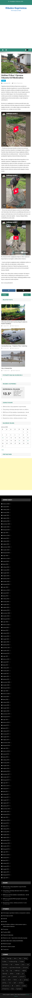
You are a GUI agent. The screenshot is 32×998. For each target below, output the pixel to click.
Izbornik (5, 918)
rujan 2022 (5, 621)
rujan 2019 (5, 719)
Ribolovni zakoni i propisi (9, 946)
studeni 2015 (6, 846)
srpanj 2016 (6, 823)
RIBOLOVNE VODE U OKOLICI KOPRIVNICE (13, 940)
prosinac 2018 (6, 742)
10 (2, 437)
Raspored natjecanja (8, 935)
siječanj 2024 (6, 578)
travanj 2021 (6, 670)
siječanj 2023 (6, 610)
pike (9, 976)
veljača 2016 (6, 837)
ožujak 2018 (6, 765)
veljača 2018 (6, 768)
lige (11, 970)
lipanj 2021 (5, 665)
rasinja (3, 979)
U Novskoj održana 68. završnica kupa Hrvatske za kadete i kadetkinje (14, 322)
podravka (15, 976)
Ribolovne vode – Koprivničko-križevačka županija (15, 938)
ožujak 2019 (6, 736)
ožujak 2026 (6, 515)
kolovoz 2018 (6, 751)
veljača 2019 (6, 739)
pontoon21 (22, 976)
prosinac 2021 (6, 647)
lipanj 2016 (5, 826)
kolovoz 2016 (6, 820)
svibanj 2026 (6, 509)
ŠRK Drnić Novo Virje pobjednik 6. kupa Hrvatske (14, 406)
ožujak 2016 (6, 834)
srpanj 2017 (6, 788)
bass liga (9, 958)
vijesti (14, 982)
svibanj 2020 (6, 702)
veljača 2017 (6, 803)
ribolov (9, 979)
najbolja (24, 970)
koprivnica (4, 967)
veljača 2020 (6, 711)
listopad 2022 (6, 619)
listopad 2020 (6, 688)
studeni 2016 (6, 811)
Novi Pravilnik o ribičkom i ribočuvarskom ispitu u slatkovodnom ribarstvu (14, 925)
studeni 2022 (6, 616)
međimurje (17, 970)
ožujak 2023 (6, 604)
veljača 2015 (6, 872)
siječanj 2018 (6, 771)
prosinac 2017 (6, 774)
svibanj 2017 (6, 794)
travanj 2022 (6, 636)
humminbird (5, 964)
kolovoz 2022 (6, 624)
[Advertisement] (16, 32)
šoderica (18, 985)
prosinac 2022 (6, 613)
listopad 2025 (6, 529)
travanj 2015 (6, 866)
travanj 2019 (6, 734)
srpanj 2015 (6, 857)
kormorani (25, 967)
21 (19, 440)
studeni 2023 (6, 581)
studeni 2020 (6, 685)
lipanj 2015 (5, 860)
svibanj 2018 (6, 759)
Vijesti (3, 80)
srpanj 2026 (6, 506)
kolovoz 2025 (6, 535)
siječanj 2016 (6, 840)
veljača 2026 (6, 518)
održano (12, 973)
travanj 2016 (6, 831)
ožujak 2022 (6, 639)
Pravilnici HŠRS (6, 932)
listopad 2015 (6, 849)
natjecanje (4, 973)
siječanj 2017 (6, 805)
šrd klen (24, 985)
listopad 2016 (6, 814)
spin (21, 979)
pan (23, 973)
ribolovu (15, 979)
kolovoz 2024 (6, 558)
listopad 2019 (6, 716)
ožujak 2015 (6, 869)
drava (15, 958)
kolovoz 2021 (6, 659)
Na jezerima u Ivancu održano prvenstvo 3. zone (15, 418)
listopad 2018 (6, 745)
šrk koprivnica (5, 988)
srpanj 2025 (6, 538)
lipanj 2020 (5, 699)
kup (3, 970)
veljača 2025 (6, 544)
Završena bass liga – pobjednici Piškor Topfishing (14, 346)
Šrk (12, 985)
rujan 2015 (5, 852)
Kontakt (5, 921)
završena (20, 982)
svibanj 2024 (6, 567)
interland (17, 964)
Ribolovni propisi (7, 943)
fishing (25, 958)
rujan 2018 (5, 748)
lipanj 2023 (5, 595)
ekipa (20, 958)
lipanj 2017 (5, 791)
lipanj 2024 (5, 564)
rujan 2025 (5, 532)
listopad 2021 (6, 653)
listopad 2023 (6, 584)
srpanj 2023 (6, 593)
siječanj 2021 (6, 679)
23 (28, 440)
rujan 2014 (5, 877)
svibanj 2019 (6, 731)
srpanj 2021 (6, 662)
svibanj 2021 (6, 667)
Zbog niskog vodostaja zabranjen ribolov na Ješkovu (16, 409)
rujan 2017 (5, 782)
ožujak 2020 (6, 708)
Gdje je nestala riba (6, 368)
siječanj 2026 (6, 521)
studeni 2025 (6, 527)
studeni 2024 (6, 549)
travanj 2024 (6, 570)
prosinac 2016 (6, 808)
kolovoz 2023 (6, 590)
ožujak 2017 (6, 800)
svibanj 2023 (6, 598)
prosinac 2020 (6, 682)
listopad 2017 (6, 780)
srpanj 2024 (6, 561)
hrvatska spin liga (13, 961)
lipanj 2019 (5, 728)
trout (10, 982)
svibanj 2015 (6, 863)
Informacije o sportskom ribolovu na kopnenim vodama (16, 913)
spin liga (26, 979)
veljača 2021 (6, 676)
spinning (4, 982)
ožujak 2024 (6, 573)
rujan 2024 (5, 555)
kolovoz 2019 (6, 722)
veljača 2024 (6, 575)
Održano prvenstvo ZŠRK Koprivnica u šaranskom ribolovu (28, 294)
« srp (2, 449)
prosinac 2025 (6, 524)
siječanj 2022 (6, 644)
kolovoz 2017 (6, 785)
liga (7, 970)
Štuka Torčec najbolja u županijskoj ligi (6, 294)
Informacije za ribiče (8, 915)
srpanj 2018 (6, 754)
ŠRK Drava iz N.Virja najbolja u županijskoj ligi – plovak (16, 412)
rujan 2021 (5, 656)
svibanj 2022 (6, 633)
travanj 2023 (6, 601)
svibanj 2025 (6, 541)
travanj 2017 (6, 797)
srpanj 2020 (6, 696)
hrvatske (22, 961)
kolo (28, 964)
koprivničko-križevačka (15, 967)
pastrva (4, 976)
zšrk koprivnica (5, 985)
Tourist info (6, 949)
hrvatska (4, 961)
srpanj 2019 (6, 725)
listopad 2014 (6, 874)
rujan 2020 (5, 690)
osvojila (18, 973)
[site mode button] (26, 50)
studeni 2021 (6, 650)
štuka (12, 988)
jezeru (23, 964)
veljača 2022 (6, 642)
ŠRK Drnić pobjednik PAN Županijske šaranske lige (15, 415)
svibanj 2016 (6, 828)
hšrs (11, 964)
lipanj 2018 (5, 757)
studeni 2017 (6, 777)
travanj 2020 (6, 705)
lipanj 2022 (5, 630)
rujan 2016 (5, 817)
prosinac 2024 (6, 547)
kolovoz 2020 (6, 693)
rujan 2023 (5, 587)
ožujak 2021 (6, 673)
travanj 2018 (6, 762)
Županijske (19, 988)
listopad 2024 (6, 552)
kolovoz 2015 (6, 854)
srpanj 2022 (6, 627)
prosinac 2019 (6, 713)
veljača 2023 (6, 607)
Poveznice (5, 929)
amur (3, 958)
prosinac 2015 (6, 843)
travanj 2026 (6, 512)
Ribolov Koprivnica (16, 8)
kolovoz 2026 (6, 503)
